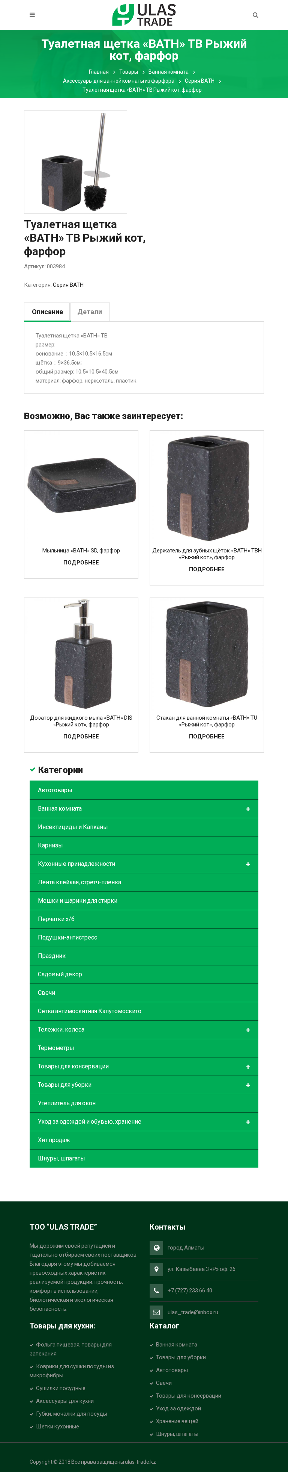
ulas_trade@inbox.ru (193, 1312)
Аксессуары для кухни (65, 1401)
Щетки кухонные (57, 1426)
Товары (128, 72)
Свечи (46, 992)
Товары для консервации (144, 1066)
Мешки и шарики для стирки (77, 900)
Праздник (52, 955)
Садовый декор (60, 974)
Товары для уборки (144, 1085)
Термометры (56, 1047)
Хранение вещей (177, 1421)
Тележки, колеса (144, 1030)
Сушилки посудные (61, 1388)
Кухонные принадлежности (144, 864)
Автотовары (55, 790)
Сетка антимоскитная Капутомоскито (89, 1011)
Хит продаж (54, 1140)
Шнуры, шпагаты (61, 1158)
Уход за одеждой (178, 1408)
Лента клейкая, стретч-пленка (79, 882)
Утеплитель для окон (67, 1103)
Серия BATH (199, 81)
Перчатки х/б (56, 919)
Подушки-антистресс (67, 937)
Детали (89, 312)
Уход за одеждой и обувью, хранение (144, 1122)
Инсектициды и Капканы (73, 827)
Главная (99, 72)
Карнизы (50, 845)
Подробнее (81, 562)
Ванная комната (168, 72)
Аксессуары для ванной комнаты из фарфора (118, 81)
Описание (47, 312)
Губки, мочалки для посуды (71, 1413)
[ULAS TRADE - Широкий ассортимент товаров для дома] (144, 14)
